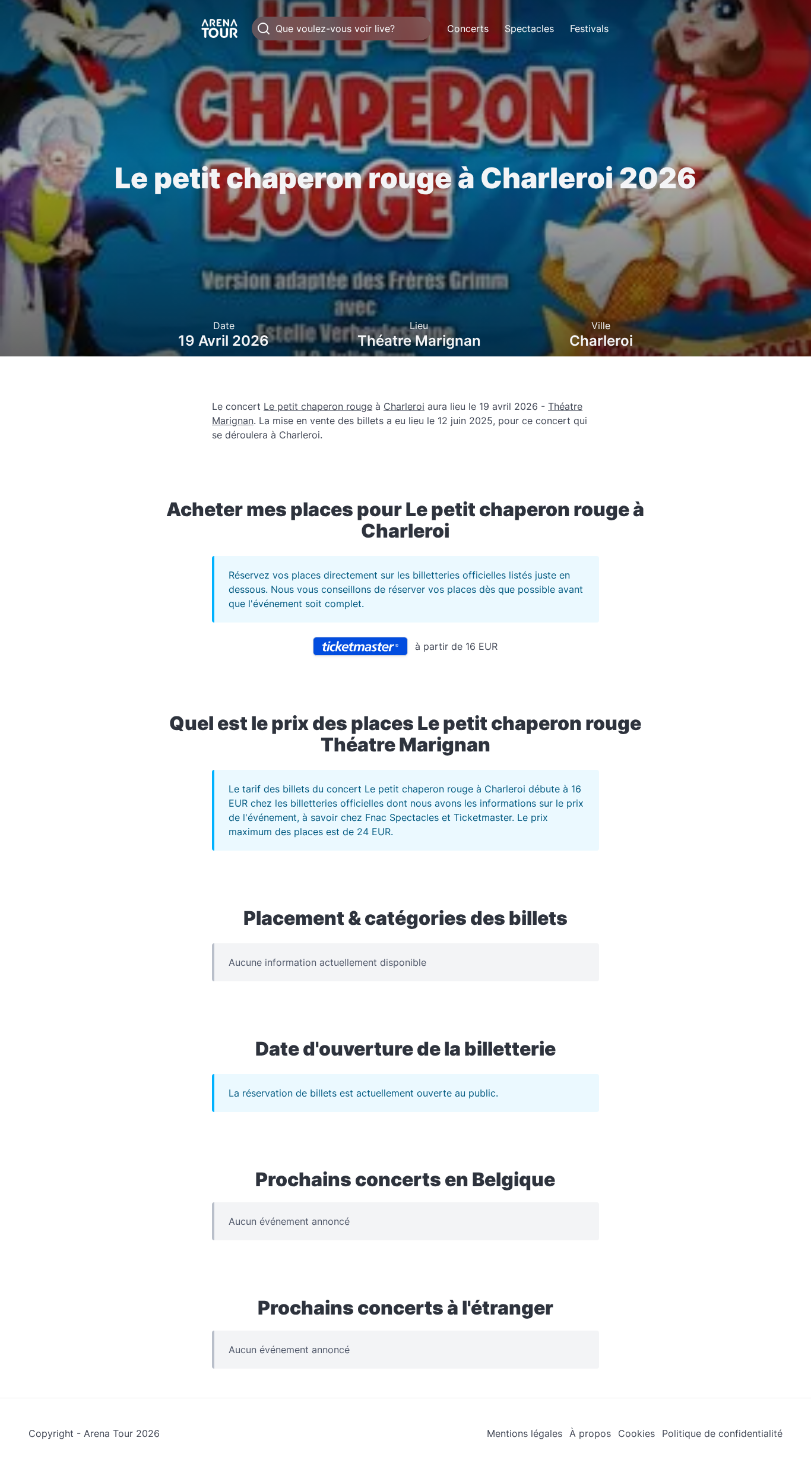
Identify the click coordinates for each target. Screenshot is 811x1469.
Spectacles (529, 28)
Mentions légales (524, 1433)
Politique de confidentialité (722, 1433)
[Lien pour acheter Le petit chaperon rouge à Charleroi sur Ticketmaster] (360, 646)
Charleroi (404, 406)
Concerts (468, 28)
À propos (590, 1433)
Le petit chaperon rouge (318, 406)
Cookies (636, 1433)
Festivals (589, 28)
